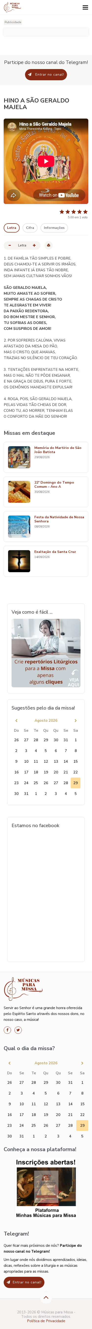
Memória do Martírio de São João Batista (57, 450)
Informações (54, 227)
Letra (11, 227)
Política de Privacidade (46, 1321)
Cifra (30, 227)
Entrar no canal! (49, 74)
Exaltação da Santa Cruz (55, 552)
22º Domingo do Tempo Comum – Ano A (54, 485)
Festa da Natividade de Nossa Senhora (59, 519)
